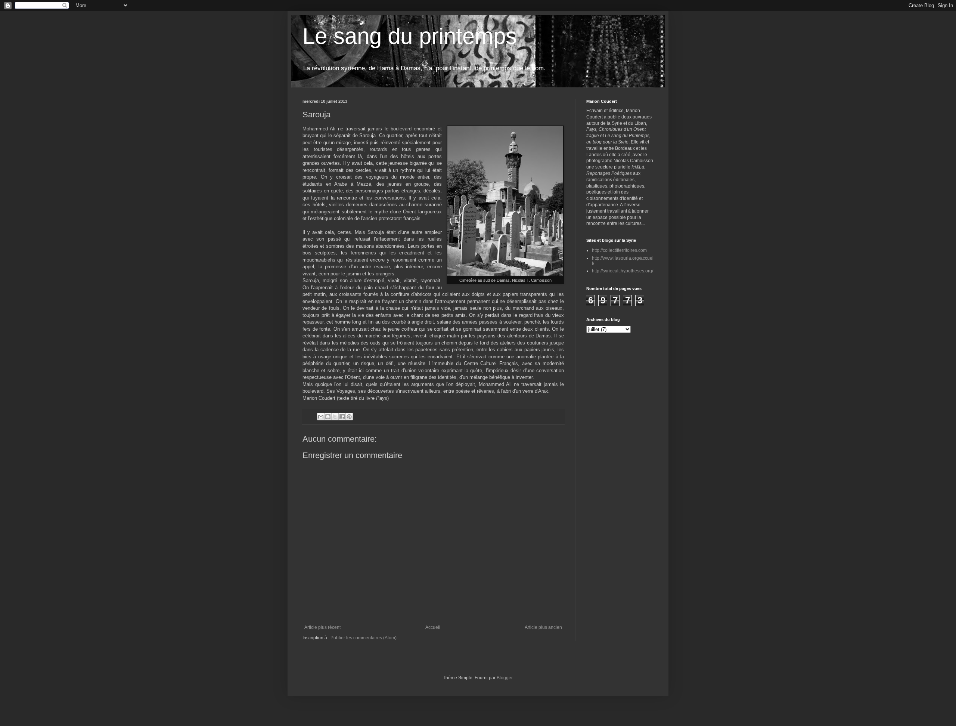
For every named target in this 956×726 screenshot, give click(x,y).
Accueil (432, 627)
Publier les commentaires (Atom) (363, 637)
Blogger (504, 677)
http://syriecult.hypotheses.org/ (622, 271)
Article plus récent (322, 627)
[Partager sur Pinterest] (349, 416)
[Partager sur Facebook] (342, 416)
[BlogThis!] (328, 416)
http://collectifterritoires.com (619, 250)
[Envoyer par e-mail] (321, 416)
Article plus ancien (543, 627)
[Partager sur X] (335, 416)
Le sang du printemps (409, 36)
